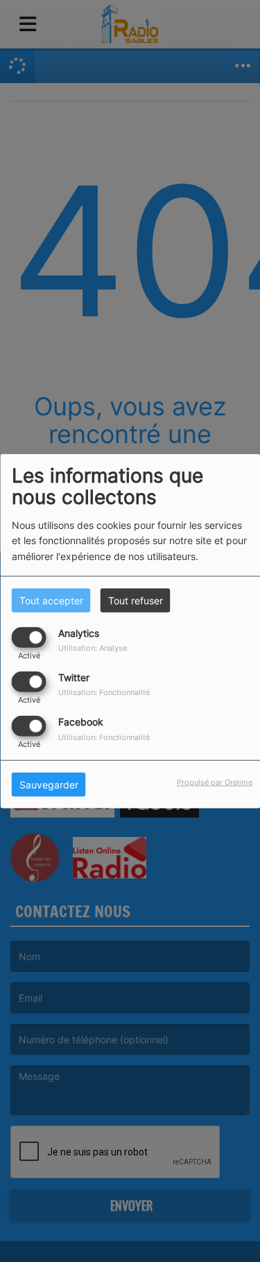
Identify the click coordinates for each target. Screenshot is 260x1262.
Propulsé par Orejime (214, 782)
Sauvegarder (48, 785)
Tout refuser (135, 600)
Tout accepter (51, 600)
